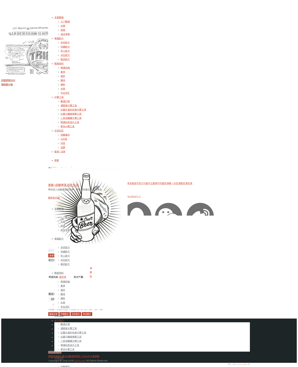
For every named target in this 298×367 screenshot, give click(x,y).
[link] (56, 160)
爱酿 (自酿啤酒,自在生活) (63, 185)
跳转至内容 (54, 197)
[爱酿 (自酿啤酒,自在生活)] (88, 248)
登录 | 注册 (59, 151)
